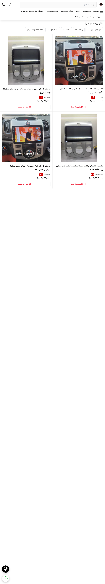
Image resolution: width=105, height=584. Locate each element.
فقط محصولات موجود (35, 29)
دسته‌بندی (54, 29)
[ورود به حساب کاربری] (10, 4)
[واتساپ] (5, 578)
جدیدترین (94, 29)
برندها (80, 29)
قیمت (68, 29)
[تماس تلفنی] (5, 569)
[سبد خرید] (3, 4)
